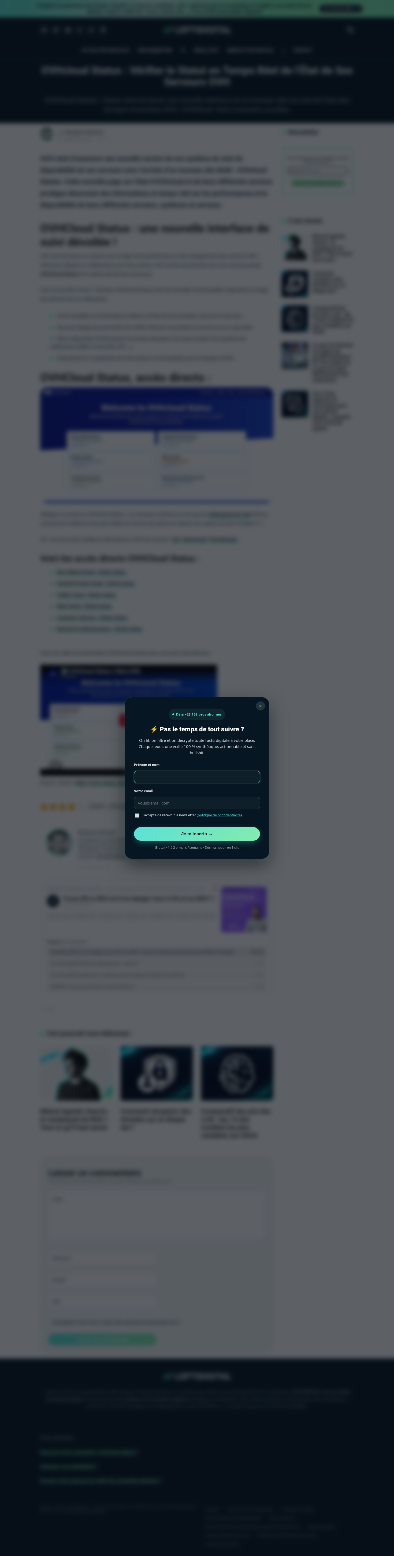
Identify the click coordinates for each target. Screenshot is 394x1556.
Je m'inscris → (197, 833)
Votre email (143, 791)
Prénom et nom (146, 764)
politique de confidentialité (219, 815)
